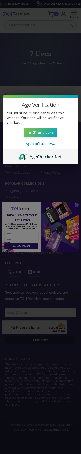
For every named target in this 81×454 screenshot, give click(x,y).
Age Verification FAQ (40, 144)
